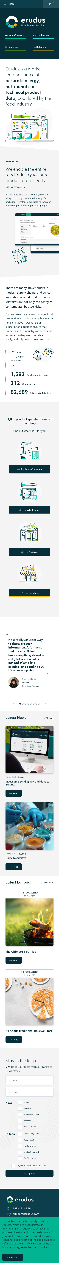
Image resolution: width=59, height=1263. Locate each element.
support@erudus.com (26, 1214)
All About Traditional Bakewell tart (29, 1031)
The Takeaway (30, 1158)
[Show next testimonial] (44, 703)
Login (49, 3)
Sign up (31, 1173)
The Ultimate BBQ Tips (21, 951)
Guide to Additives (17, 858)
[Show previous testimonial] (14, 703)
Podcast (27, 1120)
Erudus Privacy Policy (38, 1165)
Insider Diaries (30, 1146)
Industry (22, 853)
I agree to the (32, 1165)
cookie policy (24, 1243)
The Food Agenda (29, 892)
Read (15, 793)
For (14, 35)
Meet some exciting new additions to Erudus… (27, 783)
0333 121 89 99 (22, 1208)
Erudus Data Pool (31, 1114)
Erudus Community (32, 1152)
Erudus (21, 777)
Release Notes (30, 1126)
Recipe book (29, 1139)
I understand (13, 1257)
